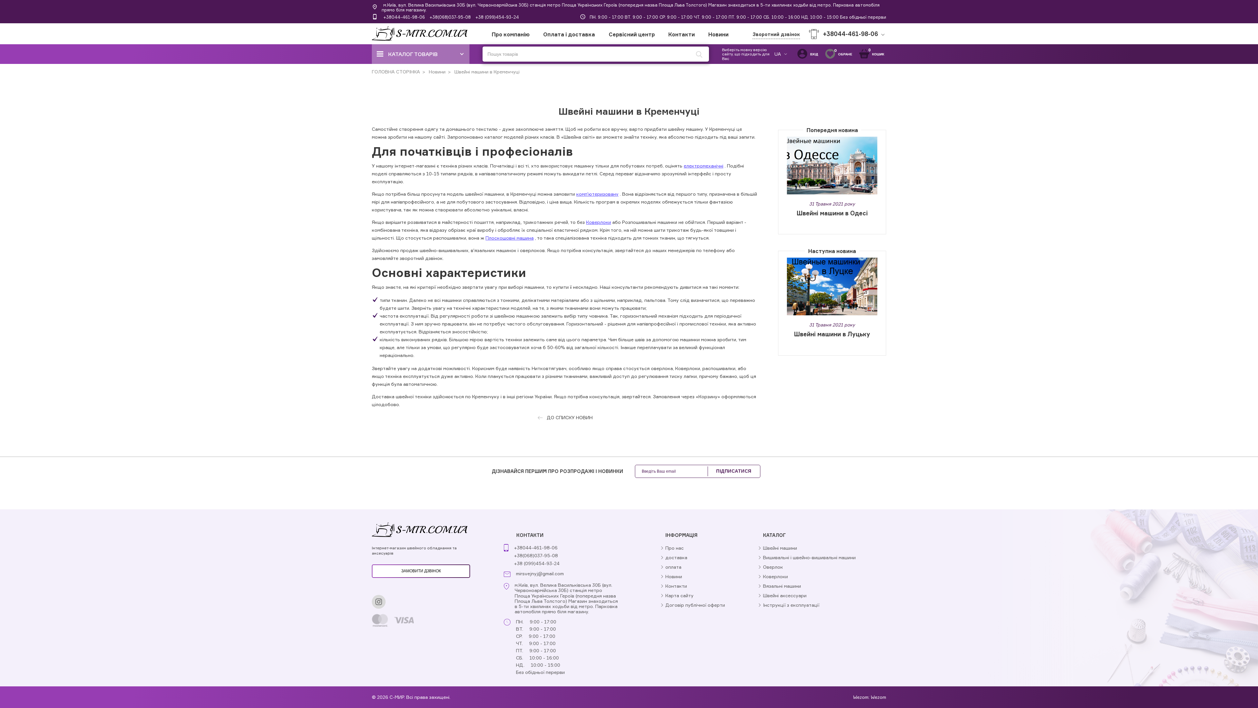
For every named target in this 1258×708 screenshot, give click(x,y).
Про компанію (511, 34)
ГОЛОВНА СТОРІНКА (396, 71)
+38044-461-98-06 (404, 17)
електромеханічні (703, 165)
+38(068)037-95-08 (450, 17)
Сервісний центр (632, 34)
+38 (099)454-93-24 (497, 17)
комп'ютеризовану (597, 194)
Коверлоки (598, 222)
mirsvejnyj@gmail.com (540, 573)
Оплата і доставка (569, 34)
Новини (718, 34)
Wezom (878, 697)
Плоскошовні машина (510, 238)
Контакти (681, 34)
